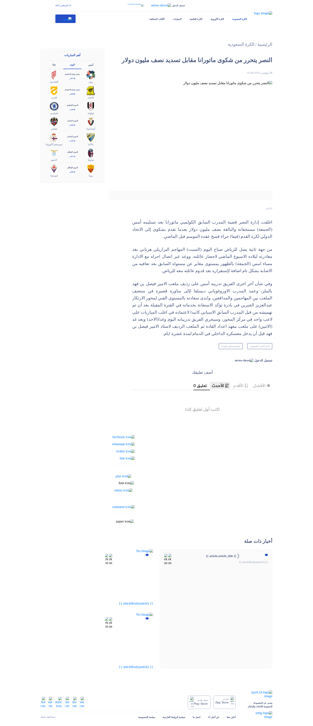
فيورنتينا (54, 175)
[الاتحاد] (90, 90)
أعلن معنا (231, 717)
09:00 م (72, 94)
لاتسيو (54, 160)
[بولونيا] (90, 152)
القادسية (54, 82)
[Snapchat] (43, 702)
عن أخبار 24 (213, 717)
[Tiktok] (50, 702)
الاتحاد (91, 97)
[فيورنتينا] (54, 168)
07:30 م (72, 156)
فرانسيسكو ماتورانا (230, 346)
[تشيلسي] (54, 106)
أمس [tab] (90, 65)
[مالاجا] (90, 137)
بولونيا (91, 160)
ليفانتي (54, 128)
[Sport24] (257, 694)
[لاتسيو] (54, 152)
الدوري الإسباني (72, 121)
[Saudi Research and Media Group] (257, 715)
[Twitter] (125, 451)
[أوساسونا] (90, 121)
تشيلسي (54, 113)
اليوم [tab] (72, 64)
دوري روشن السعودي (72, 74)
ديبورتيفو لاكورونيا (54, 144)
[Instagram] (67, 702)
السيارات (177, 19)
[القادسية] (54, 74)
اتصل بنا (196, 717)
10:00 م (72, 110)
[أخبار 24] (65, 18)
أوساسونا (90, 128)
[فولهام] (90, 106)
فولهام (91, 113)
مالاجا (90, 144)
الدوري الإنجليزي (72, 105)
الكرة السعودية (239, 19)
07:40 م (72, 78)
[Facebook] (123, 437)
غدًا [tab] (54, 65)
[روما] (90, 168)
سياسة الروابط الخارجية (174, 717)
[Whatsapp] (123, 444)
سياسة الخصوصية (146, 717)
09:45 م (72, 172)
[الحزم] (54, 90)
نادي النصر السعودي (260, 346)
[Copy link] (127, 458)
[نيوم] (90, 74)
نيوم (91, 82)
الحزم (54, 97)
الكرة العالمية (196, 19)
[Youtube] (58, 702)
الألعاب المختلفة (157, 19)
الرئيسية (264, 44)
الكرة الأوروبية (217, 19)
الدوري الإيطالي (72, 152)
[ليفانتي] (54, 121)
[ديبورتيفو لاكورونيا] (54, 137)
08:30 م (72, 125)
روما (91, 175)
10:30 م (72, 141)
